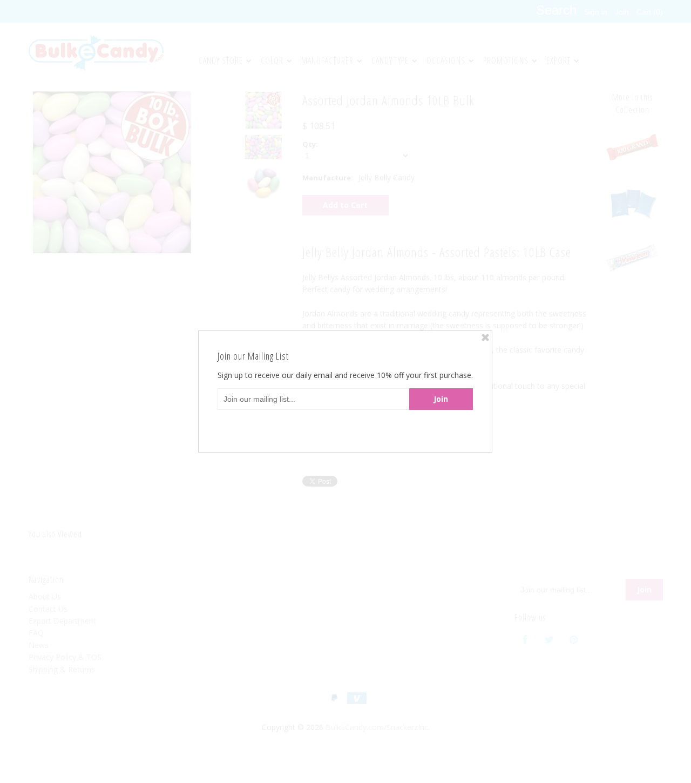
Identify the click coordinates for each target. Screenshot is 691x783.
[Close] (485, 337)
